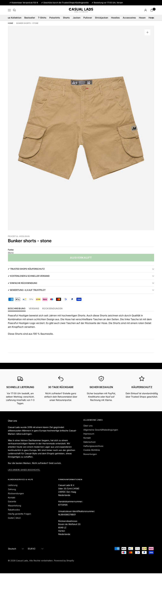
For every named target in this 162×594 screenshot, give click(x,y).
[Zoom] (147, 32)
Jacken (76, 17)
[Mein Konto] (145, 10)
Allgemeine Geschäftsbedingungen (100, 429)
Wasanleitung (14, 505)
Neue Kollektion (13, 17)
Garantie (12, 501)
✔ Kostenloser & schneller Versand (29, 276)
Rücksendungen (16, 493)
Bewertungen (90, 454)
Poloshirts (54, 17)
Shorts (66, 17)
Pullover (87, 17)
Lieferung (12, 485)
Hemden (153, 17)
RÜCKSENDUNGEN (52, 309)
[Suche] (14, 10)
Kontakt (87, 438)
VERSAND (34, 309)
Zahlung (12, 489)
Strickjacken (101, 17)
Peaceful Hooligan (19, 236)
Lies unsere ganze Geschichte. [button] (24, 470)
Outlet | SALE (14, 518)
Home (10, 23)
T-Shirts (42, 17)
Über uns (88, 425)
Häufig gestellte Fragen (19, 514)
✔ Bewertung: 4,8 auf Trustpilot (27, 290)
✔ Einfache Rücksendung (22, 283)
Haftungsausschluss (93, 446)
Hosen (142, 17)
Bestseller (29, 17)
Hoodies (115, 17)
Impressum (88, 433)
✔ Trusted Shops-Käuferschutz (26, 269)
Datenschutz (89, 442)
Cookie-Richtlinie (91, 450)
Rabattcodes (14, 509)
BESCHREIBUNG (17, 309)
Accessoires (129, 17)
